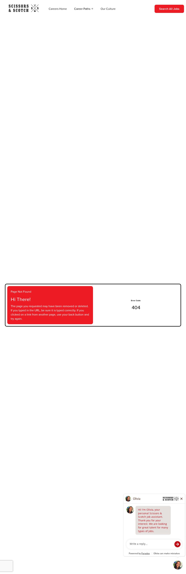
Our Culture (108, 9)
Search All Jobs (169, 9)
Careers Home (58, 9)
